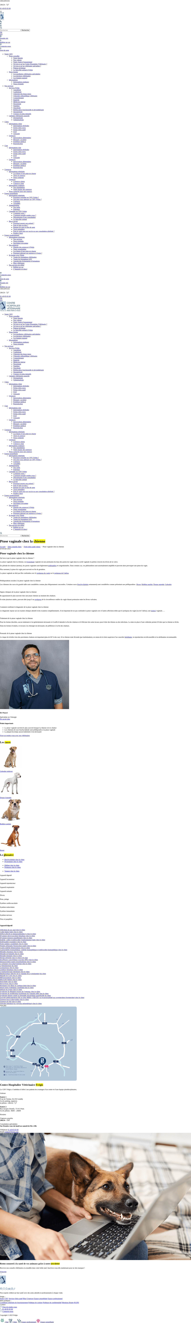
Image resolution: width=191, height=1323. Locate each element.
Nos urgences (13, 245)
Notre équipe (13, 72)
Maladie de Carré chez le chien (11, 976)
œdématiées (52, 566)
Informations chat (15, 148)
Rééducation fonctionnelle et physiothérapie (28, 110)
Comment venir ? (19, 213)
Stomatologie (17, 112)
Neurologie (17, 104)
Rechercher (25, 30)
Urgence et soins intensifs (22, 114)
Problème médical (19, 142)
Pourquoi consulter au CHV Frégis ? (26, 197)
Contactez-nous (7, 1311)
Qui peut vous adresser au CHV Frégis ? (27, 199)
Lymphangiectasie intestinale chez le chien (15, 972)
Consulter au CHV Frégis (18, 211)
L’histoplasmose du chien (9, 966)
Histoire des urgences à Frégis (23, 247)
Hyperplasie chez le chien (13, 862)
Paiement (16, 209)
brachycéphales (83, 584)
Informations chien (15, 124)
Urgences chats (18, 183)
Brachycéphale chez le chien (14, 860)
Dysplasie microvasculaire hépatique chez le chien (17, 936)
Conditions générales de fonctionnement (14, 1303)
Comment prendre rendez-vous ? (24, 215)
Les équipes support (20, 78)
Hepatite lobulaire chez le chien (11, 956)
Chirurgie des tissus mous (22, 94)
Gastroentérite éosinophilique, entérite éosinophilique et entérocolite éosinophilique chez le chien (33, 950)
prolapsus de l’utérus (61, 573)
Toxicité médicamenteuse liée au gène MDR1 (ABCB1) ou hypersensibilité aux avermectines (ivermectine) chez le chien (42, 998)
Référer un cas (18, 267)
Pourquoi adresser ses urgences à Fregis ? (27, 253)
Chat (6, 146)
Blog (24, 1299)
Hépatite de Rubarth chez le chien (12, 954)
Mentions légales (68, 1303)
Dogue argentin (158, 584)
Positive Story (18, 233)
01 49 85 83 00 (5, 8)
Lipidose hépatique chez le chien (11, 970)
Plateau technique (19, 68)
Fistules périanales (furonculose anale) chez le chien (18, 946)
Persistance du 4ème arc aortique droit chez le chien (18, 986)
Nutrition (16, 106)
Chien (6, 122)
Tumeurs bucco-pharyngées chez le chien (14, 999)
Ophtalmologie (18, 120)
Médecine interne (19, 102)
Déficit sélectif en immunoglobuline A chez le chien (18, 934)
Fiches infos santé (19, 130)
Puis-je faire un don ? (20, 225)
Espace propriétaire (11, 193)
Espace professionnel (11, 235)
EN (1, 34)
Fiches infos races (19, 128)
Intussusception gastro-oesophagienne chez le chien (18, 962)
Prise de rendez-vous (9, 1307)
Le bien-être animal (20, 219)
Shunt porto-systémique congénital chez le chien (17, 988)
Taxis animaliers (19, 229)
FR (1, 32)
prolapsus (38, 599)
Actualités (16, 203)
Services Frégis (14, 88)
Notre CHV (8, 54)
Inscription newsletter (20, 243)
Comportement (18, 98)
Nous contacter (18, 177)
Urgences (12, 136)
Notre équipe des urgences (22, 189)
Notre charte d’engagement (22, 62)
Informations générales (21, 126)
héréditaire (128, 637)
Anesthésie (17, 90)
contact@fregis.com (11, 1132)
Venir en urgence (19, 175)
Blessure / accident (19, 140)
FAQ (15, 132)
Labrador (168, 584)
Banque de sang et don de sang (24, 227)
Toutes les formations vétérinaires (24, 257)
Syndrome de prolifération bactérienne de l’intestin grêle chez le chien (24, 994)
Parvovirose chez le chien (9, 984)
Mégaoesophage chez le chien (10, 978)
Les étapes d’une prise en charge (24, 173)
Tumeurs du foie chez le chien (10, 1001)
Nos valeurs (17, 60)
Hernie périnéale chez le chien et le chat (14, 958)
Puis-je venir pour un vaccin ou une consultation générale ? (33, 231)
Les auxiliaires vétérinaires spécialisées (26, 74)
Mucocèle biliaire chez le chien (11, 980)
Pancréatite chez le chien (8, 982)
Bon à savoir (13, 221)
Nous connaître (14, 56)
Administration (14, 205)
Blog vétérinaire (18, 263)
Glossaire (16, 134)
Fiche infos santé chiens (32, 547)
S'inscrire (3, 1272)
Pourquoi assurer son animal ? (23, 223)
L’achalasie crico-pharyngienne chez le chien (15, 964)
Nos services (8, 86)
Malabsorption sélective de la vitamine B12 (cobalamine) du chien (23, 974)
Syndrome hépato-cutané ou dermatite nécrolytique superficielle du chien (25, 996)
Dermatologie (18, 118)
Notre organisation (19, 249)
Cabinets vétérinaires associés (19, 116)
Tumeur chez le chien (11, 871)
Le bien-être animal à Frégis (23, 70)
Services (12, 1299)
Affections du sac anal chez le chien (12, 930)
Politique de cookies (35, 1303)
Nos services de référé (16, 265)
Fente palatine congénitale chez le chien (14, 944)
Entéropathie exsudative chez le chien (13, 942)
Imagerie (16, 100)
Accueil (2, 547)
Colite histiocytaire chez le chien (11, 932)
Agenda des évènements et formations (26, 261)
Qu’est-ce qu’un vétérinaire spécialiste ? (27, 66)
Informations (13, 80)
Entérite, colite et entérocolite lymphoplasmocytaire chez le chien (22, 940)
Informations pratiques (21, 82)
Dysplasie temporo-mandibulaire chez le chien (16, 938)
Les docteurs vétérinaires (22, 76)
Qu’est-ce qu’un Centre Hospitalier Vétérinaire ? (30, 64)
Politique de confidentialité (52, 1303)
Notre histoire (18, 58)
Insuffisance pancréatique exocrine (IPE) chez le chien (19, 960)
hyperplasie (30, 562)
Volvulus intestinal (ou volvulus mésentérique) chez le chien (21, 1003)
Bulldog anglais (147, 584)
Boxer (139, 584)
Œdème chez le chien (11, 865)
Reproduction (18, 144)
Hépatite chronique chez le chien (11, 952)
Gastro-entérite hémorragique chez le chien (15, 948)
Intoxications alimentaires (22, 138)
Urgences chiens (19, 181)
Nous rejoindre (18, 84)
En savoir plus (5, 719)
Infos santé (19, 1299)
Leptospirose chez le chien (9, 968)
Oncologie (17, 108)
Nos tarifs (16, 207)
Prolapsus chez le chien (12, 867)
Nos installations (19, 187)
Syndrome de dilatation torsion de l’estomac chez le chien (20, 992)
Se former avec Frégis (16, 255)
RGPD (76, 1303)
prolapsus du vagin (43, 573)
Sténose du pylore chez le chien (11, 990)
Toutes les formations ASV (22, 259)
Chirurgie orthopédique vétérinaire (25, 96)
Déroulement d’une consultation (24, 217)
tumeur (153, 611)
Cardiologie (17, 92)
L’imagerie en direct (20, 269)
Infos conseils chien (14, 547)
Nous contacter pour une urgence (20, 191)
